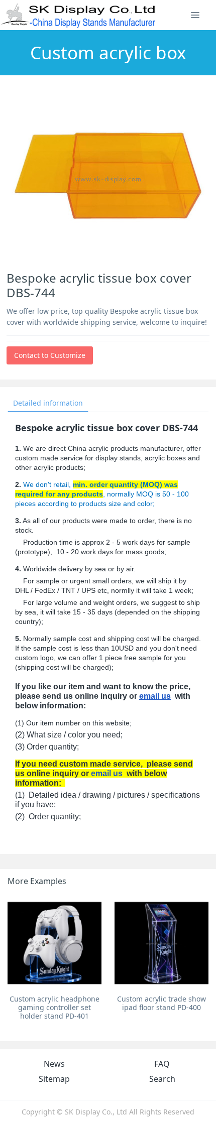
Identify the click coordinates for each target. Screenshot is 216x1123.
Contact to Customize (49, 355)
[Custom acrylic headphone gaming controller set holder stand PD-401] (54, 943)
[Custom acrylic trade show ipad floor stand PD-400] (161, 943)
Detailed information (48, 403)
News (54, 1063)
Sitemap (54, 1078)
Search (162, 1078)
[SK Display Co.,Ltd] (78, 15)
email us (155, 696)
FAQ (162, 1063)
